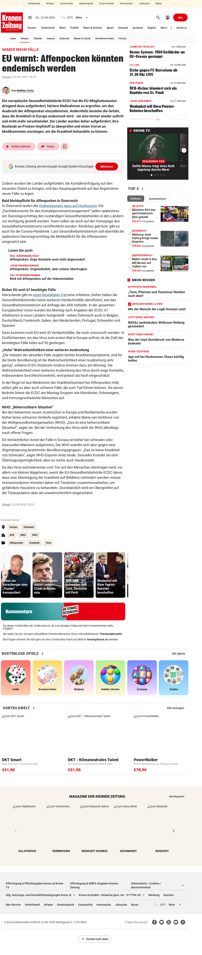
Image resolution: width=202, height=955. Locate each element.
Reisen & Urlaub (82, 38)
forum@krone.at (97, 639)
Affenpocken (16, 543)
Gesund (123, 27)
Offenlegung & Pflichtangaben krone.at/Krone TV (34, 885)
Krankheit (34, 543)
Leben (13, 38)
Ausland (138, 27)
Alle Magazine (176, 796)
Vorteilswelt (34, 3)
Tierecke (37, 38)
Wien (62, 27)
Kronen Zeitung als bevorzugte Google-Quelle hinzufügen (64, 166)
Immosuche (126, 3)
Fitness (122, 38)
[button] (171, 27)
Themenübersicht (111, 633)
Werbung (154, 895)
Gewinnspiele (86, 3)
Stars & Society (92, 27)
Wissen (25, 38)
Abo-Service (13, 904)
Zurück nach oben (94, 939)
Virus (48, 543)
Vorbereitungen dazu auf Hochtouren (68, 206)
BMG (23, 535)
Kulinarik (64, 38)
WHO (34, 535)
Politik (74, 27)
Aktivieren (106, 166)
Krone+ (32, 27)
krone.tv (182, 27)
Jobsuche (144, 3)
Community (66, 3)
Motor (164, 27)
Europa (13, 527)
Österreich (48, 27)
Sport (110, 27)
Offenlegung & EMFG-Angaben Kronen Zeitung (94, 885)
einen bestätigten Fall (50, 295)
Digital (152, 27)
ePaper (50, 3)
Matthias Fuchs (25, 90)
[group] (16, 575)
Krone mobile (106, 3)
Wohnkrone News (104, 38)
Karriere (169, 895)
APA (12, 535)
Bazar (159, 3)
